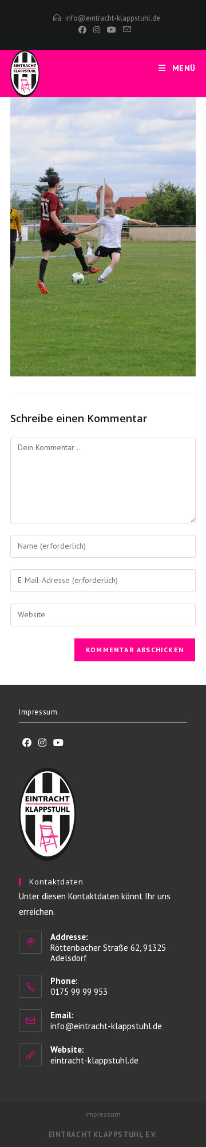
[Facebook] (82, 30)
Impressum (38, 712)
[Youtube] (58, 743)
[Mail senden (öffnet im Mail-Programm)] (125, 30)
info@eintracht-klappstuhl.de (112, 18)
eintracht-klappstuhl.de (94, 1060)
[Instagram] (97, 30)
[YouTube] (112, 30)
